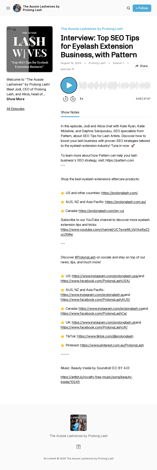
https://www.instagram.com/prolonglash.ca (110, 308)
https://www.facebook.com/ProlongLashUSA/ (95, 281)
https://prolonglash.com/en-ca (101, 211)
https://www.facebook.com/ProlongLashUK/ (94, 327)
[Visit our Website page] (78, 447)
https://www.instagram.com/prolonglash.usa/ (105, 276)
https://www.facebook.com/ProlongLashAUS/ (95, 300)
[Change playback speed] (81, 99)
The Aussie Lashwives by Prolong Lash (41, 8)
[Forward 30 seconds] (73, 99)
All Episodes (16, 109)
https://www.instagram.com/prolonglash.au (92, 295)
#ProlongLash (85, 257)
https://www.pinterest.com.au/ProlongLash (112, 345)
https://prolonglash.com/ (119, 193)
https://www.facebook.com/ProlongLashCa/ (94, 313)
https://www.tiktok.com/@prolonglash (105, 336)
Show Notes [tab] (70, 112)
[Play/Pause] (69, 85)
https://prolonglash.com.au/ (125, 202)
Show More (16, 99)
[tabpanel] (105, 256)
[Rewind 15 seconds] (65, 99)
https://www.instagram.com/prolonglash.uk (104, 322)
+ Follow (142, 8)
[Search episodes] (128, 8)
